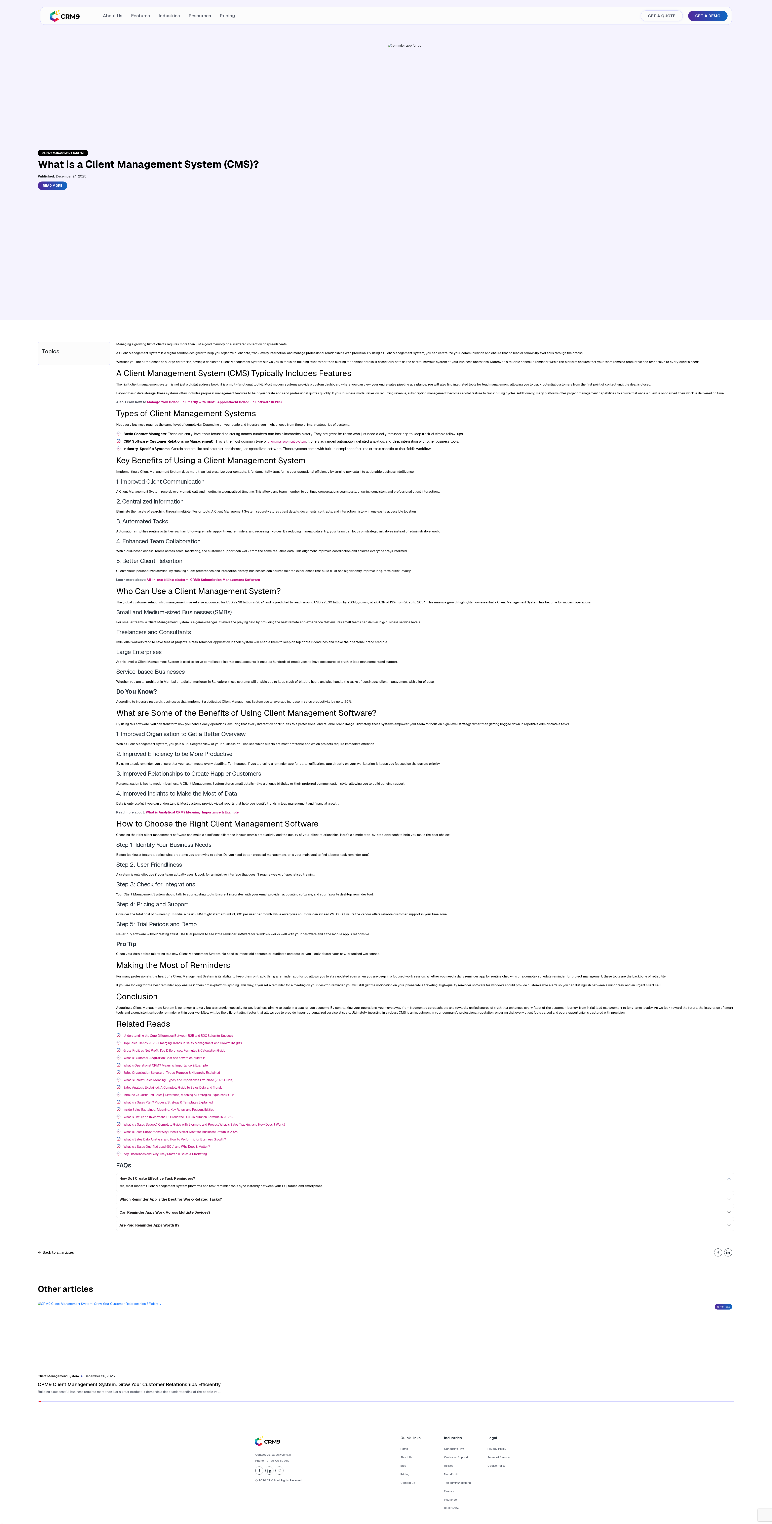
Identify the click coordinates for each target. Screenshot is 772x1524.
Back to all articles (58, 1252)
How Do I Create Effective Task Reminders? (157, 1178)
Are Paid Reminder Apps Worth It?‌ (149, 1225)
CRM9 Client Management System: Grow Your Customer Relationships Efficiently (129, 1384)
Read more (52, 186)
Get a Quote (662, 15)
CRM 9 (271, 1480)
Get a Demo (708, 15)
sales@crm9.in (281, 1454)
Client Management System (63, 153)
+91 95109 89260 (277, 1460)
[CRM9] (65, 16)
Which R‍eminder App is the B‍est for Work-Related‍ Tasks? (170, 1199)
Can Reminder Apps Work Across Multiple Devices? (164, 1212)
